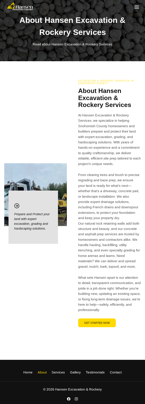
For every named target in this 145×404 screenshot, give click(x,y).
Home (28, 372)
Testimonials (95, 372)
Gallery (75, 372)
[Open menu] (136, 7)
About (42, 372)
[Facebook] (68, 398)
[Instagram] (76, 398)
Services (58, 372)
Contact (116, 372)
